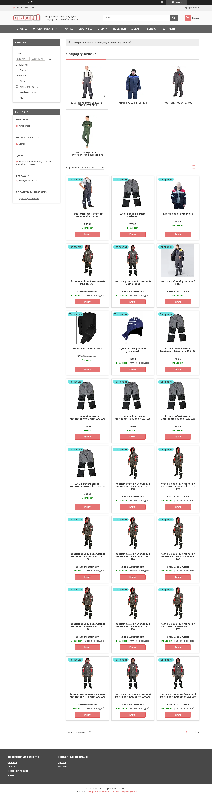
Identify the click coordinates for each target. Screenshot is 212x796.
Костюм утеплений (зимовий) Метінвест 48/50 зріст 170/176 (133, 695)
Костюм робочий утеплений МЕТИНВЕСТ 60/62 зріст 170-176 (178, 627)
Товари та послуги (83, 42)
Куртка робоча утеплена (178, 213)
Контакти (168, 29)
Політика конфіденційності (124, 791)
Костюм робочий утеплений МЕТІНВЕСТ (87, 282)
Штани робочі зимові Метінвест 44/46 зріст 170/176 (177, 350)
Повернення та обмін (127, 29)
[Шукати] (174, 18)
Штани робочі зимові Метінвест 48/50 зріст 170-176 (87, 417)
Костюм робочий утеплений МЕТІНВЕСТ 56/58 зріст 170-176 (87, 627)
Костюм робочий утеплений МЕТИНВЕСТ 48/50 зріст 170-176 (178, 486)
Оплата (102, 29)
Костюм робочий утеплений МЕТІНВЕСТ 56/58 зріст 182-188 (133, 627)
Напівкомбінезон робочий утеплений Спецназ (87, 215)
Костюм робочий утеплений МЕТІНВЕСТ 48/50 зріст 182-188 (87, 557)
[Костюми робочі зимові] (178, 82)
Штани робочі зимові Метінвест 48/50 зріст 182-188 (132, 417)
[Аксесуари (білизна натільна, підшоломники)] (87, 132)
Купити (87, 234)
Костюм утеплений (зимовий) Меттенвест (133, 282)
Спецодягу (101, 42)
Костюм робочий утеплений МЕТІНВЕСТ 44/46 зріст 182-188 (133, 486)
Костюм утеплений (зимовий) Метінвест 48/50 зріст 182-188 (178, 695)
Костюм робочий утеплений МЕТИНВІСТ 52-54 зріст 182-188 (178, 557)
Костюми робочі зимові (178, 103)
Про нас (68, 29)
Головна (21, 29)
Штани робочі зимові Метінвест (132, 215)
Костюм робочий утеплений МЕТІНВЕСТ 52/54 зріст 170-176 (133, 557)
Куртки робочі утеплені (133, 103)
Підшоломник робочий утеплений (133, 350)
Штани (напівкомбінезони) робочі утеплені (87, 104)
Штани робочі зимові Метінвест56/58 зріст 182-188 (177, 417)
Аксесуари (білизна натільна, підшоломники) (87, 154)
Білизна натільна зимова (87, 348)
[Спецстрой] (27, 20)
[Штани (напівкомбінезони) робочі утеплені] (87, 82)
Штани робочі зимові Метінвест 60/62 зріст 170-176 (87, 485)
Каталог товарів (43, 29)
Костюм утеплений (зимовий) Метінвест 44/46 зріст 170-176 (88, 695)
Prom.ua (122, 788)
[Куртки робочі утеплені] (133, 82)
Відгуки (152, 29)
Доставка (85, 29)
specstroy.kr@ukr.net (29, 198)
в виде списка (197, 167)
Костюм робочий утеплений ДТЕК (178, 282)
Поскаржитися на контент (98, 791)
